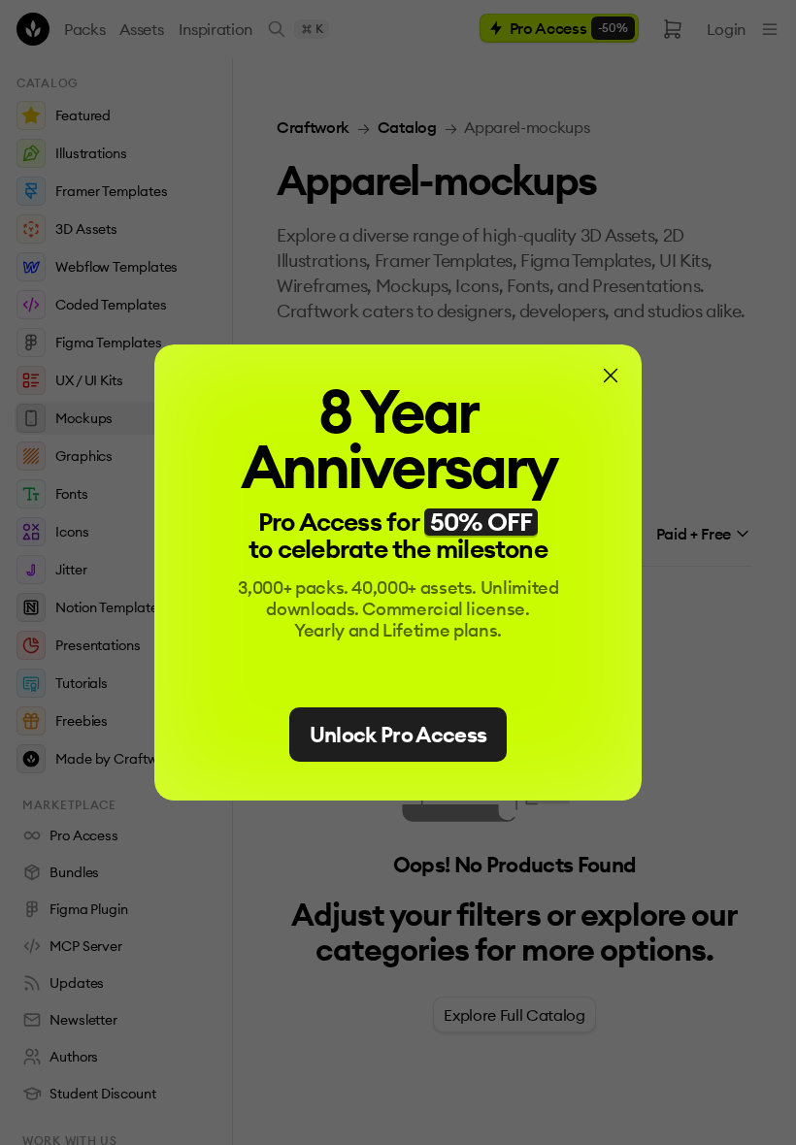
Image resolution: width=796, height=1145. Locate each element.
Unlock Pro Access (398, 734)
